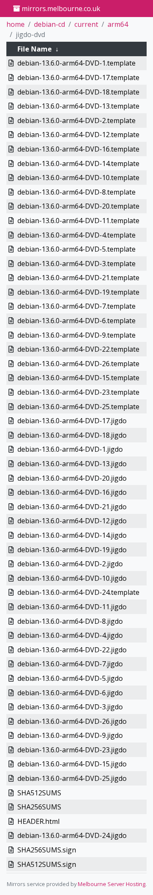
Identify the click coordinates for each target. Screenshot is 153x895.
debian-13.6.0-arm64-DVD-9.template (76, 335)
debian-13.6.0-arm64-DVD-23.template (78, 392)
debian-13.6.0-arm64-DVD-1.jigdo (70, 449)
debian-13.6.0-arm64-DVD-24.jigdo (72, 835)
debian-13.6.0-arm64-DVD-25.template (78, 406)
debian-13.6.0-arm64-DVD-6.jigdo (70, 692)
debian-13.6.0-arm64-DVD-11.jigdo (72, 606)
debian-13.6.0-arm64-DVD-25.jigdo (72, 778)
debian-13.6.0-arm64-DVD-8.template (76, 192)
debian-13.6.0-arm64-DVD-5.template (76, 249)
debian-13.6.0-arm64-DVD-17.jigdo (72, 420)
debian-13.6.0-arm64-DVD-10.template (78, 177)
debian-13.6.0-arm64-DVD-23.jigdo (72, 749)
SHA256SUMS (39, 807)
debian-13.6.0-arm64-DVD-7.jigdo (70, 663)
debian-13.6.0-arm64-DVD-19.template (78, 292)
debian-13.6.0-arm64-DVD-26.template (78, 363)
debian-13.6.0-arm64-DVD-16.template (78, 149)
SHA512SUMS (39, 792)
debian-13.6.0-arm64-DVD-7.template (76, 306)
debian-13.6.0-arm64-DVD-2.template (76, 120)
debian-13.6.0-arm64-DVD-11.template (78, 220)
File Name (34, 49)
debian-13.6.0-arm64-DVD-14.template (78, 163)
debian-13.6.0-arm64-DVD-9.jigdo (70, 735)
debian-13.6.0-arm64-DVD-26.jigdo (72, 721)
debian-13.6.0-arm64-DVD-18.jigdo (72, 435)
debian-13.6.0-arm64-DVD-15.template (78, 377)
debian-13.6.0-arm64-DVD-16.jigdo (72, 492)
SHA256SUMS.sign (46, 850)
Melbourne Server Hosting (111, 884)
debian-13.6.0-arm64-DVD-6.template (76, 320)
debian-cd (49, 24)
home (15, 24)
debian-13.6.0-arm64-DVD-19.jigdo (72, 549)
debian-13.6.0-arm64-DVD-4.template (76, 235)
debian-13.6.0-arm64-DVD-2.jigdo (70, 563)
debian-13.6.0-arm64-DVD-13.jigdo (72, 463)
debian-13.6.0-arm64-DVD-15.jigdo (72, 764)
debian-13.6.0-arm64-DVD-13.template (78, 106)
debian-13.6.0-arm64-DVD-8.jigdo (70, 621)
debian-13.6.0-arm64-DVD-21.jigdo (72, 506)
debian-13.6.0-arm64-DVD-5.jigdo (70, 678)
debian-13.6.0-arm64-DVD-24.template (78, 592)
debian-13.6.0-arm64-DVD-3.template (76, 263)
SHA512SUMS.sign (46, 864)
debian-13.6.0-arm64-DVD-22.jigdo (72, 649)
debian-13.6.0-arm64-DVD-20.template (78, 206)
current (86, 24)
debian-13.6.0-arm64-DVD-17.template (78, 77)
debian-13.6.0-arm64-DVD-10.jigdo (72, 578)
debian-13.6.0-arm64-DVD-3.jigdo (70, 706)
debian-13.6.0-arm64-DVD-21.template (78, 277)
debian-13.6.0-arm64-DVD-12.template (78, 134)
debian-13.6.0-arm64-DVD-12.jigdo (72, 520)
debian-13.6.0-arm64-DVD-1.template (76, 63)
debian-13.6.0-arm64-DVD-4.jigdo (70, 635)
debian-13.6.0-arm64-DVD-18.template (78, 92)
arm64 (118, 24)
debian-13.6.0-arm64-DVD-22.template (78, 349)
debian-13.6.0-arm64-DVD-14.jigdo (72, 535)
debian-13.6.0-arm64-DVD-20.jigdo (72, 478)
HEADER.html (38, 821)
